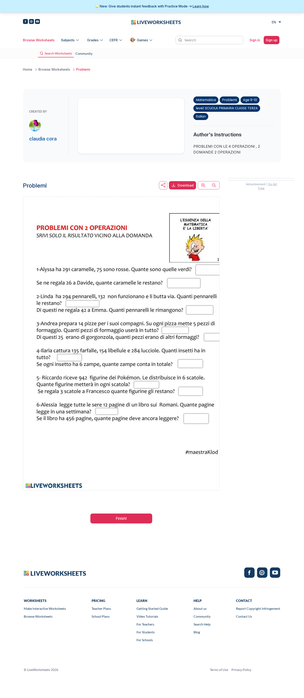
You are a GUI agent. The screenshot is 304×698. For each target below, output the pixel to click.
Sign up (271, 40)
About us (200, 608)
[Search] (181, 39)
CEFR (113, 40)
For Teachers (145, 624)
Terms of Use (219, 670)
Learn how (201, 6)
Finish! (121, 518)
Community (202, 616)
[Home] (156, 22)
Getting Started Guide (152, 608)
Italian (201, 116)
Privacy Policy (241, 670)
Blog (197, 632)
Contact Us (244, 616)
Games (142, 40)
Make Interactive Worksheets (45, 608)
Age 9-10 (250, 100)
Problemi (229, 100)
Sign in (255, 40)
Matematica (206, 100)
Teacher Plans (101, 608)
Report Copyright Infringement (258, 608)
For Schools (144, 640)
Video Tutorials (147, 616)
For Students (145, 632)
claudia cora (43, 139)
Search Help (202, 624)
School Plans (101, 616)
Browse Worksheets (38, 40)
